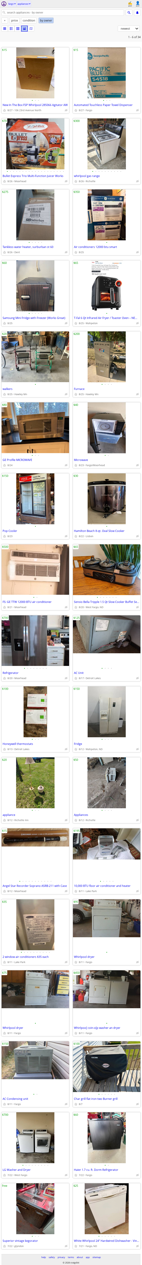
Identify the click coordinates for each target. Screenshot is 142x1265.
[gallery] (24, 29)
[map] (31, 29)
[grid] (18, 29)
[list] (4, 29)
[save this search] (137, 13)
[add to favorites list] (4, 110)
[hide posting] (66, 110)
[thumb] (11, 29)
